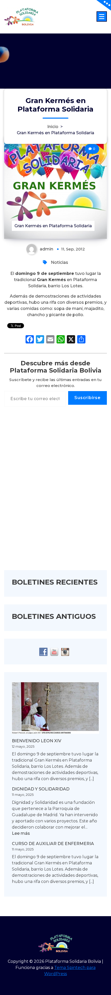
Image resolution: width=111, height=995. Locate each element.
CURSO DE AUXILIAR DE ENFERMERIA (53, 843)
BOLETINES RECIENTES (55, 582)
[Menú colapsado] (102, 16)
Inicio (52, 126)
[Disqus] (55, 491)
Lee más (21, 834)
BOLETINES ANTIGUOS (54, 616)
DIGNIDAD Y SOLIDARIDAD (40, 789)
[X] (71, 340)
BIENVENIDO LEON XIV (36, 740)
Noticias (59, 262)
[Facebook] (30, 340)
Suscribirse (87, 397)
